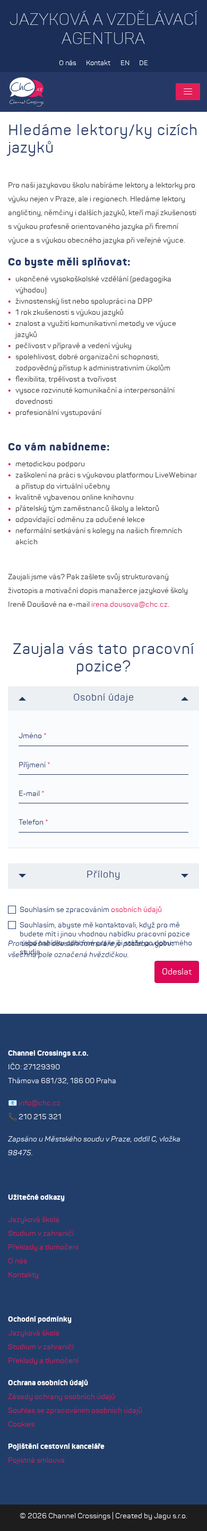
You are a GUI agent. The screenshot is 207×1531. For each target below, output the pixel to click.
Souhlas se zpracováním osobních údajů (75, 1410)
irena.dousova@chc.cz (129, 604)
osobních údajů (136, 910)
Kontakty (23, 1275)
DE (143, 63)
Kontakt (98, 63)
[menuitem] (67, 63)
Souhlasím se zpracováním (91, 910)
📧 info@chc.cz (34, 1103)
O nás (67, 63)
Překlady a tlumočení (43, 1247)
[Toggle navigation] (188, 91)
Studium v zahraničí (41, 1233)
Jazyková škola (33, 1220)
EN (125, 63)
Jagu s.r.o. (170, 1516)
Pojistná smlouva (36, 1460)
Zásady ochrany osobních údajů (61, 1397)
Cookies (21, 1424)
